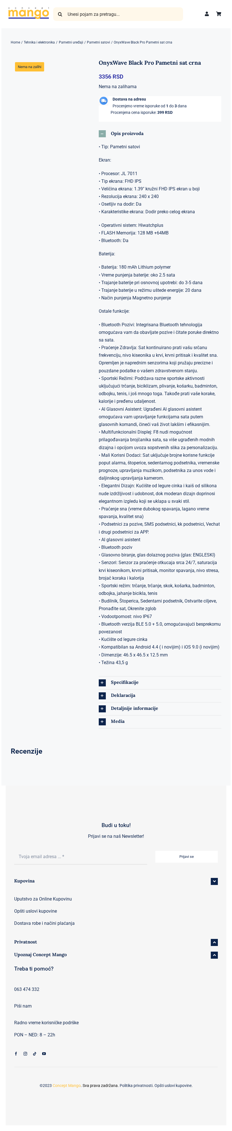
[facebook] (16, 1054)
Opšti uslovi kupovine (35, 911)
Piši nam (23, 1006)
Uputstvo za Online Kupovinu (43, 899)
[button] (160, 133)
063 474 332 (26, 989)
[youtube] (44, 1054)
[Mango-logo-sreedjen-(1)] (28, 9)
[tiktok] (34, 1054)
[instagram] (25, 1054)
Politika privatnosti (136, 1085)
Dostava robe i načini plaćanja (44, 923)
